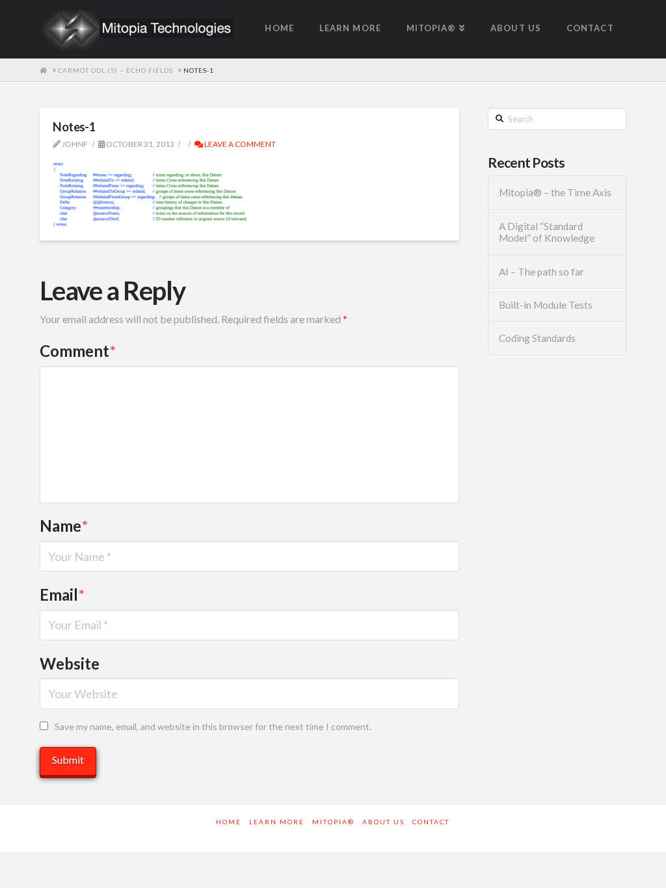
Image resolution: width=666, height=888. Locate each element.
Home (228, 822)
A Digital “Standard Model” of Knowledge (546, 232)
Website (70, 663)
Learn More (276, 822)
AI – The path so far (541, 272)
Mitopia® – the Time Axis (555, 192)
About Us (383, 822)
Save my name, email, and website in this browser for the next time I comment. (213, 726)
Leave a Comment (239, 144)
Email (62, 594)
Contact (430, 822)
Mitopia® (333, 822)
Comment (78, 350)
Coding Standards (537, 338)
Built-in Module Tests (546, 305)
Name (64, 525)
